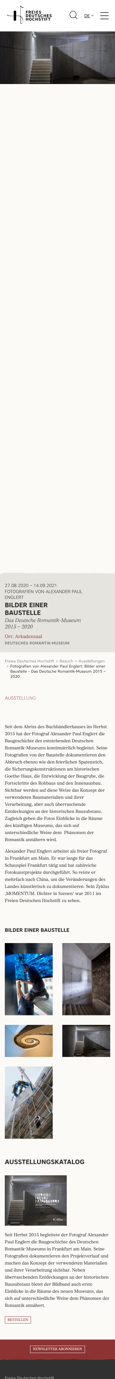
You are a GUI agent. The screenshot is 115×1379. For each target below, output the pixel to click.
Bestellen (18, 1320)
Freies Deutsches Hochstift (29, 661)
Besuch (66, 661)
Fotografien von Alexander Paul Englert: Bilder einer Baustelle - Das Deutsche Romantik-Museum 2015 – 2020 (57, 671)
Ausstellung (20, 698)
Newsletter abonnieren (57, 1349)
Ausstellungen (91, 661)
